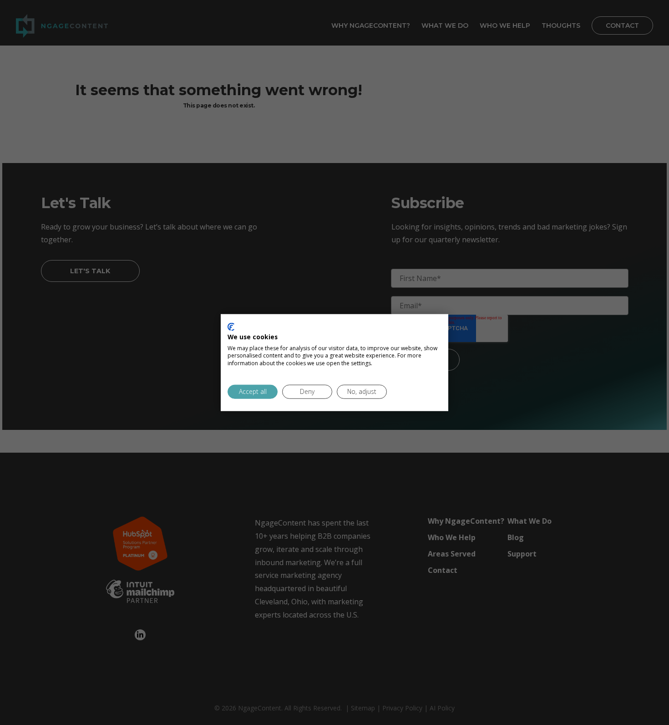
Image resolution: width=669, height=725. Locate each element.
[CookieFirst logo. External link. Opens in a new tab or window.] (231, 327)
